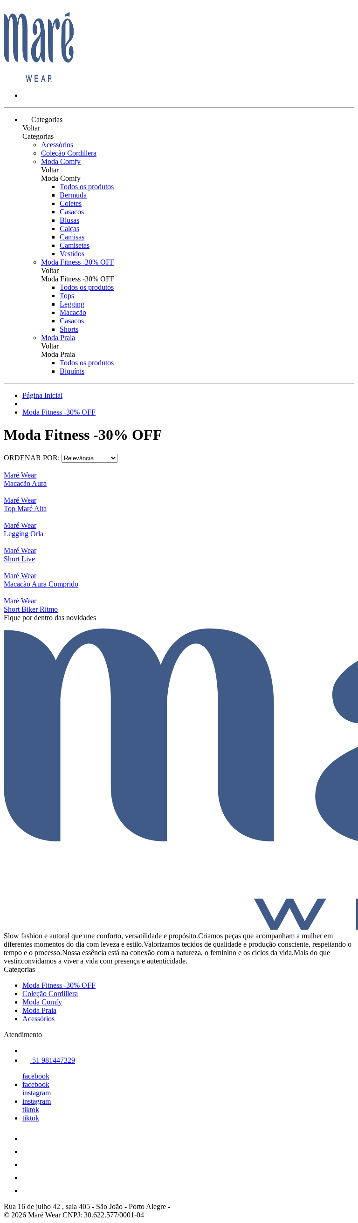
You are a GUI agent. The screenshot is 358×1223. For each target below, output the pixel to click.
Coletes (71, 203)
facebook (35, 1076)
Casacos (72, 212)
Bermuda (73, 195)
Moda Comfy (61, 161)
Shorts (69, 329)
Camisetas (75, 245)
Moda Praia (58, 338)
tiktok (30, 1110)
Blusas (69, 220)
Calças (69, 228)
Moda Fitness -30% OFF (77, 262)
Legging (72, 304)
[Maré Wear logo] (39, 79)
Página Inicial (42, 395)
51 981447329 (52, 1060)
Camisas (72, 237)
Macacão (73, 312)
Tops (67, 296)
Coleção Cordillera (68, 153)
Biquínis (72, 371)
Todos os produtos (87, 187)
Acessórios (57, 145)
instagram (36, 1093)
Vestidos (72, 254)
